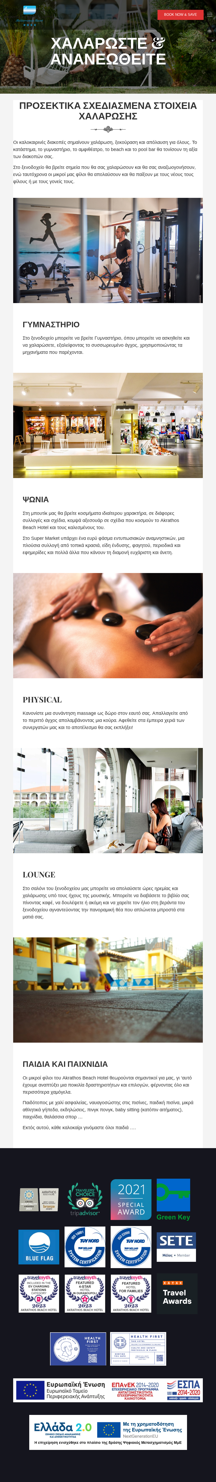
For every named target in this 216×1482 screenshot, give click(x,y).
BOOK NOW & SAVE (180, 15)
